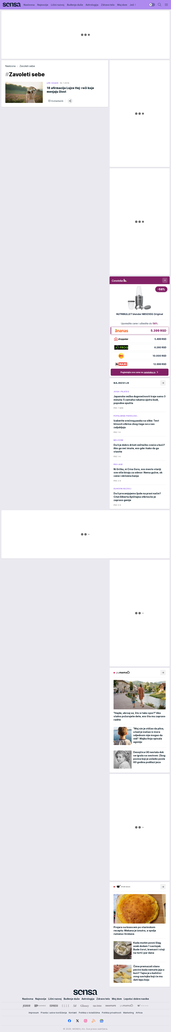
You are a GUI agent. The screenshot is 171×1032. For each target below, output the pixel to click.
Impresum (34, 1012)
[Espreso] (54, 1006)
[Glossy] (84, 1006)
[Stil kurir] (74, 1006)
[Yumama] (126, 1006)
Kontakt (73, 1012)
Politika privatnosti (111, 1012)
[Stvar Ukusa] (142, 1006)
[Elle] (65, 1006)
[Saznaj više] (163, 672)
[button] (56, 101)
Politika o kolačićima (89, 1012)
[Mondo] (40, 1006)
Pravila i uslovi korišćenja (54, 1012)
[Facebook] (69, 1020)
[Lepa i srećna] (97, 1006)
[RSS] (93, 1020)
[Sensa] (12, 5)
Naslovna (10, 66)
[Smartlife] (110, 1006)
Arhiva (139, 1012)
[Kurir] (26, 1006)
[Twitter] (77, 1020)
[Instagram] (85, 1020)
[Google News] (101, 1020)
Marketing (128, 1012)
